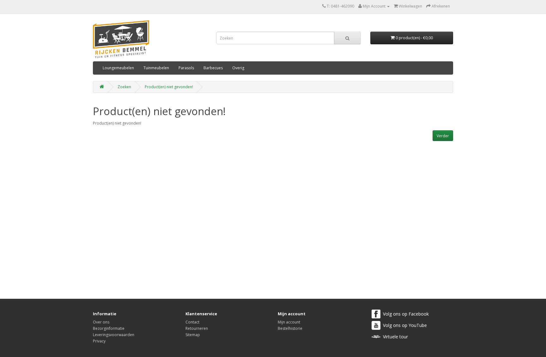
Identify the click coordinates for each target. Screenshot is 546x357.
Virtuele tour (395, 337)
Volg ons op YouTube (405, 325)
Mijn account (289, 322)
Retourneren (196, 328)
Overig (238, 68)
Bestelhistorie (290, 328)
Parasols (186, 68)
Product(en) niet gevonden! (169, 86)
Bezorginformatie (108, 328)
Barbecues (213, 68)
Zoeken (124, 86)
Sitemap (192, 334)
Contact (192, 322)
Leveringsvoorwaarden (113, 334)
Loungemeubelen (118, 68)
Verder (443, 135)
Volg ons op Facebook (406, 314)
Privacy (99, 341)
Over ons (101, 322)
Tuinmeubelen (156, 68)
